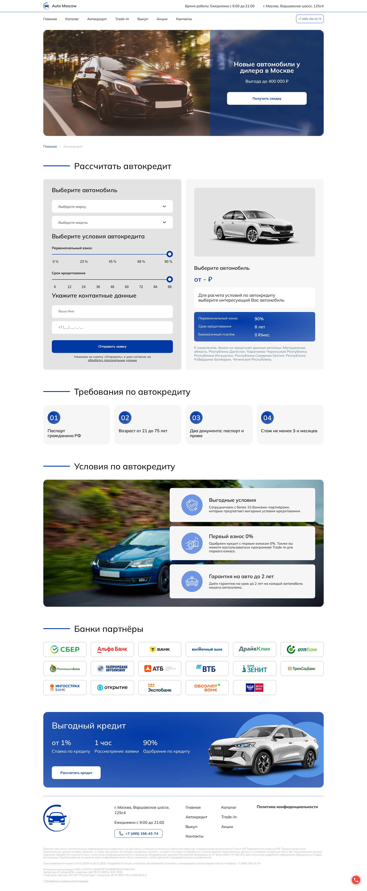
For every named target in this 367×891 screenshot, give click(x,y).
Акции (162, 19)
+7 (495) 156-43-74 (309, 18)
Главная (50, 19)
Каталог (72, 19)
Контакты (184, 19)
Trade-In (122, 19)
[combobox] (112, 206)
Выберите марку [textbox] (72, 206)
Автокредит (97, 19)
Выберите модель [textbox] (73, 222)
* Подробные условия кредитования (65, 881)
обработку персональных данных (112, 360)
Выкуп (142, 19)
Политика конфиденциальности (287, 807)
